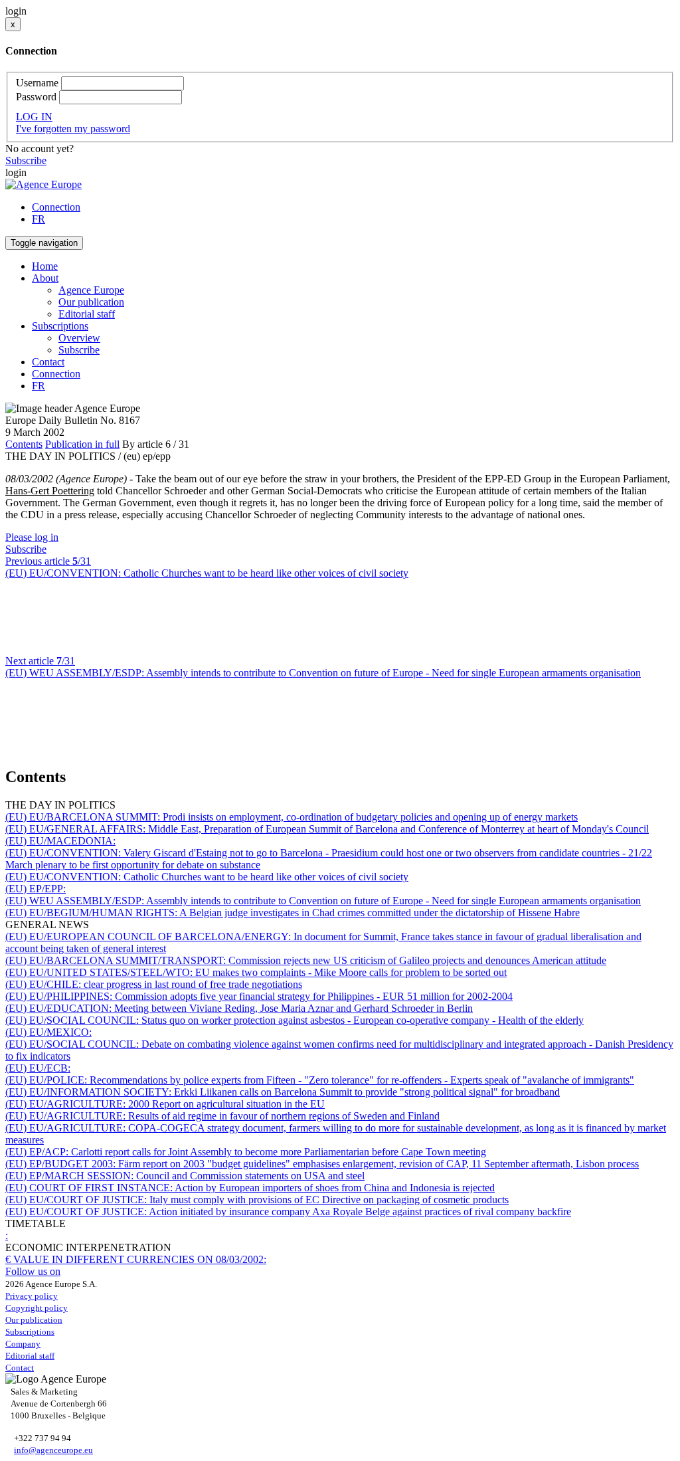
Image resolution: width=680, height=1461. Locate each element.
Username (37, 82)
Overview (79, 337)
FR (38, 219)
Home (45, 266)
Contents (23, 444)
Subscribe (25, 160)
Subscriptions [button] (60, 326)
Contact (48, 361)
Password (36, 96)
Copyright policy (36, 1308)
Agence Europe (91, 290)
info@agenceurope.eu (53, 1450)
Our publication (91, 302)
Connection (56, 207)
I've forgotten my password (73, 128)
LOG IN (34, 116)
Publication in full (82, 444)
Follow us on (32, 1271)
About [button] (45, 278)
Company (23, 1344)
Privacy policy (31, 1296)
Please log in (31, 537)
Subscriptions (29, 1332)
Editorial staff (86, 314)
